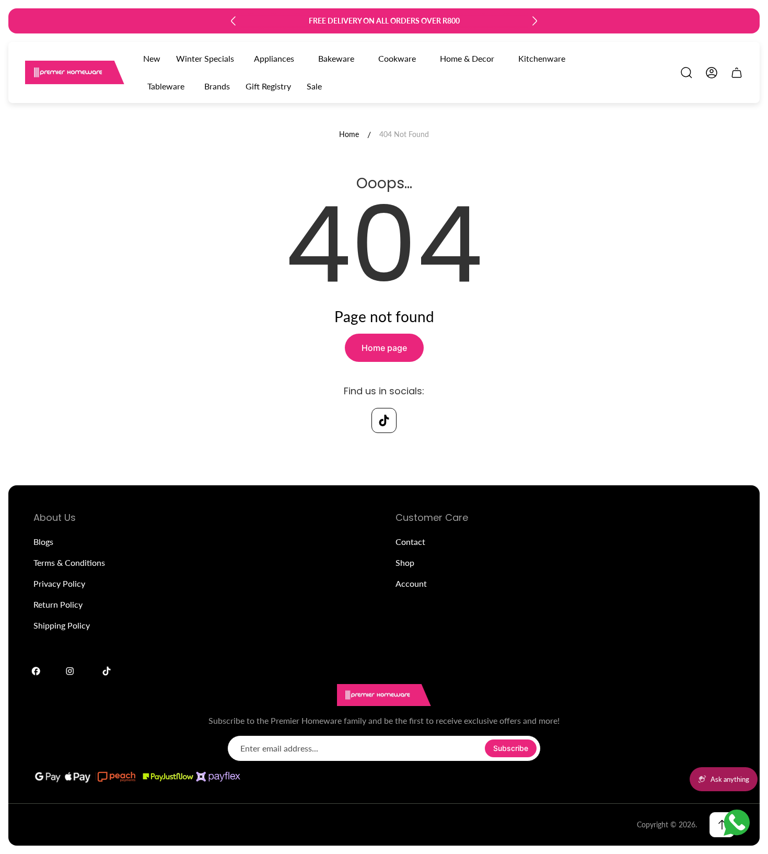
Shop (404, 562)
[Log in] (711, 72)
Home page (384, 348)
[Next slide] (534, 21)
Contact (410, 541)
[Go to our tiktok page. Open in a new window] (384, 420)
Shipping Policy (61, 625)
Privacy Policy (59, 583)
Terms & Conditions (69, 562)
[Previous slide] (233, 21)
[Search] (686, 72)
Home (349, 134)
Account (411, 583)
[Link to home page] (384, 695)
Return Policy (58, 604)
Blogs (43, 541)
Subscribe (510, 748)
